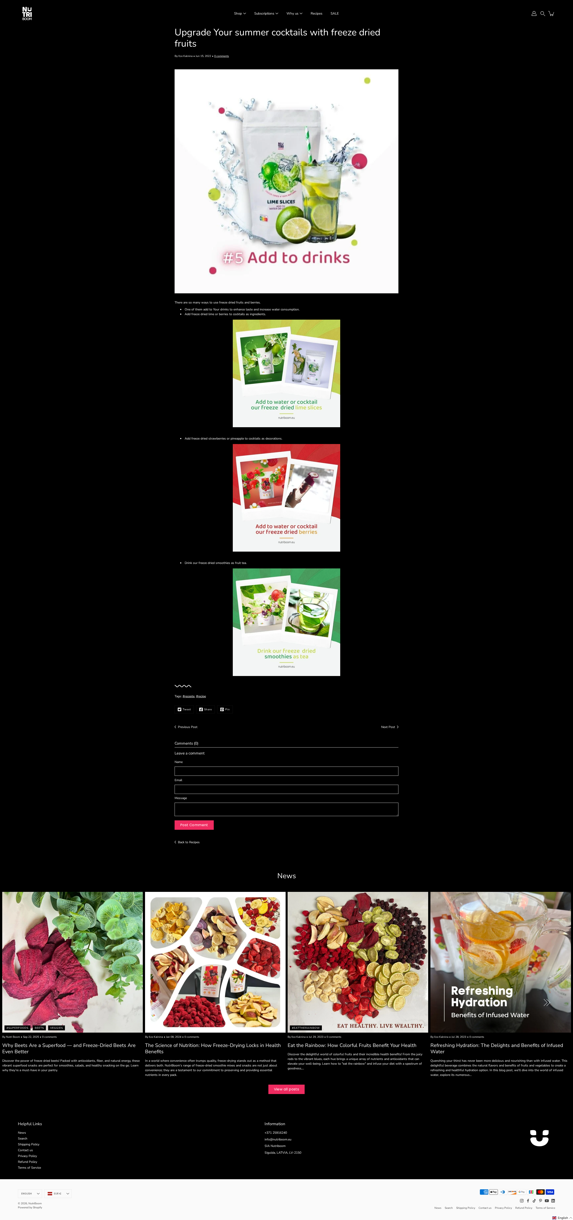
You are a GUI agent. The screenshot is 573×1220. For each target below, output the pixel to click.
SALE (335, 13)
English (26, 1193)
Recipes (316, 13)
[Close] (565, 1165)
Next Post (388, 727)
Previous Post (187, 727)
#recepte (189, 696)
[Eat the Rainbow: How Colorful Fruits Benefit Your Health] (358, 962)
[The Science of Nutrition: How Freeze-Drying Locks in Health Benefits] (215, 962)
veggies (56, 1027)
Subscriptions (264, 13)
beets (39, 1027)
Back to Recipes (189, 842)
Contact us (25, 1150)
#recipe (201, 696)
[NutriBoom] (27, 13)
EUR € (58, 1193)
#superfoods (17, 1027)
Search (22, 1138)
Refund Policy (27, 1162)
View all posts (286, 1089)
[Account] (534, 13)
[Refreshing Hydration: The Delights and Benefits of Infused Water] (500, 962)
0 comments (221, 56)
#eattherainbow (306, 1027)
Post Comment (194, 825)
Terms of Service (29, 1168)
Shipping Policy (28, 1144)
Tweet (187, 709)
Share (208, 709)
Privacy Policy (27, 1156)
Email (178, 780)
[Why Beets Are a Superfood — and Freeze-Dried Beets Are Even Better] (72, 962)
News (22, 1133)
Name (179, 762)
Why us (292, 13)
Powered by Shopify (30, 1207)
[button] (542, 13)
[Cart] (551, 13)
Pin (227, 709)
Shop (238, 13)
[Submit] (557, 1204)
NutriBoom (35, 1203)
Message (181, 798)
